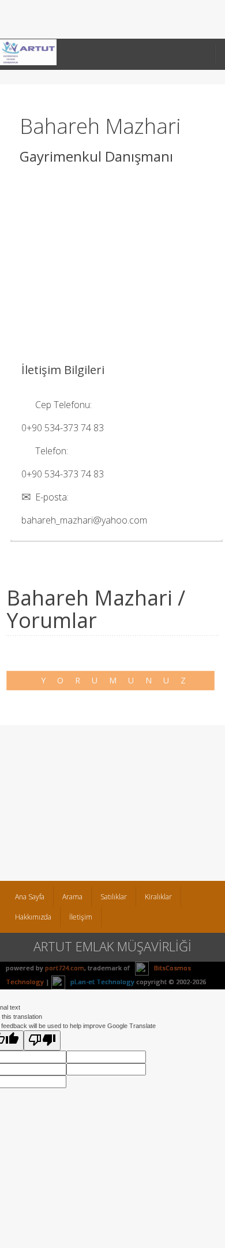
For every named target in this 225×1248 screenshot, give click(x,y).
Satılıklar (113, 897)
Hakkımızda (33, 917)
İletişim (80, 917)
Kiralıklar (158, 897)
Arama (72, 897)
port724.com (64, 967)
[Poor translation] (42, 1040)
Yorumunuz (119, 680)
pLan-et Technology (101, 981)
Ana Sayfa (29, 897)
